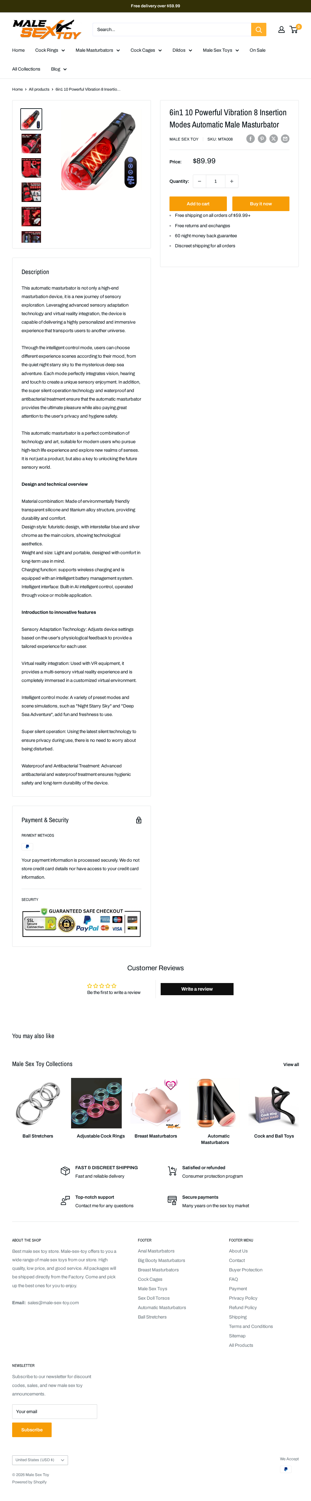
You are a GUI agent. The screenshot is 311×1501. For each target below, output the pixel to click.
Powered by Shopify (29, 1482)
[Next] (298, 1105)
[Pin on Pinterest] (262, 138)
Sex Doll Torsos (154, 1298)
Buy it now (261, 203)
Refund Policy (243, 1307)
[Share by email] (285, 138)
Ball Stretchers (152, 1317)
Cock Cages (143, 50)
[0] (294, 29)
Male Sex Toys (217, 50)
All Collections (26, 69)
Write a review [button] (197, 989)
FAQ (233, 1279)
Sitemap (237, 1335)
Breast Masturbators (158, 1269)
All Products (241, 1345)
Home (18, 50)
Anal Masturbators (156, 1251)
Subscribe (32, 1429)
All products (39, 89)
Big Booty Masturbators (161, 1260)
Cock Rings (46, 50)
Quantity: (179, 181)
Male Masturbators (94, 50)
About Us (238, 1251)
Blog (55, 69)
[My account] (282, 29)
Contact (237, 1260)
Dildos (179, 50)
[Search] (258, 29)
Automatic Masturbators (162, 1307)
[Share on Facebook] (250, 138)
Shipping (238, 1317)
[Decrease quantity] (199, 181)
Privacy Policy (243, 1298)
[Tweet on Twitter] (273, 138)
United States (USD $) (34, 1460)
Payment (238, 1288)
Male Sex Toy (184, 139)
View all (291, 1064)
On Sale (257, 50)
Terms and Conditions (251, 1326)
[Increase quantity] (231, 181)
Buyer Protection (245, 1269)
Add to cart (198, 203)
